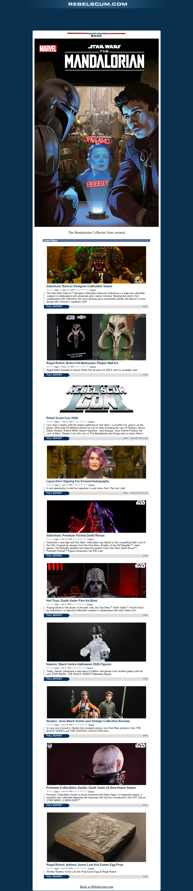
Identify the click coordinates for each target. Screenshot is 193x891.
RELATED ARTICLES (139, 438)
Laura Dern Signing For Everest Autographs (77, 481)
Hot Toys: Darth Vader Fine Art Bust (71, 600)
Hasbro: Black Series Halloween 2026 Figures (78, 664)
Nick (56, 290)
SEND (145, 306)
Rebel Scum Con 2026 (62, 418)
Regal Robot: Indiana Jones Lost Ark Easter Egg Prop (84, 864)
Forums (93, 290)
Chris (57, 422)
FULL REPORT (54, 306)
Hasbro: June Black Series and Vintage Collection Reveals (88, 721)
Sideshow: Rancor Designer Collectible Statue (79, 286)
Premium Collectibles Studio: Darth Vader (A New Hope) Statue (91, 787)
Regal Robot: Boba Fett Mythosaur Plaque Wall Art (82, 363)
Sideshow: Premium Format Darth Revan (75, 535)
